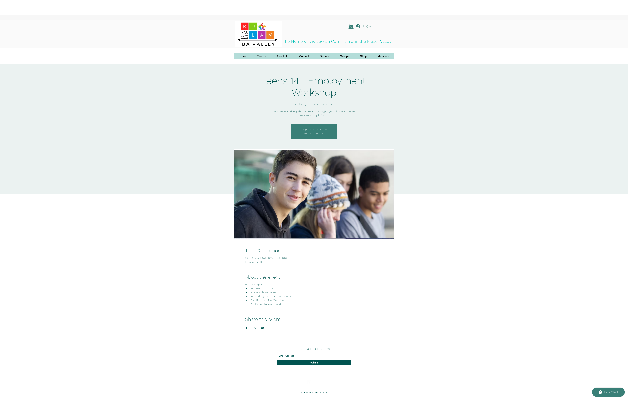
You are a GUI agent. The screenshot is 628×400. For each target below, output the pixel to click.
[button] (351, 26)
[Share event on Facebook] (246, 328)
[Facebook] (309, 382)
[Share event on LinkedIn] (262, 328)
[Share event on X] (254, 328)
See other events (314, 133)
